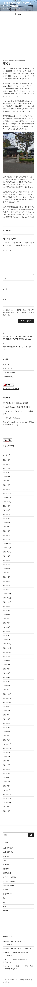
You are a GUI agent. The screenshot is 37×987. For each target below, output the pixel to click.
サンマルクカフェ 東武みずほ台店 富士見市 (18, 966)
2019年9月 (6, 807)
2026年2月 (6, 485)
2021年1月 (6, 740)
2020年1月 (6, 790)
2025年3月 (6, 531)
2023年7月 (6, 615)
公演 (4, 860)
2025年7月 (6, 514)
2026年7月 (6, 464)
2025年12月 (7, 493)
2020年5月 (6, 773)
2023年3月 (6, 631)
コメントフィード (9, 372)
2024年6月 (6, 569)
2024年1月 (6, 589)
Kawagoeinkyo (20, 60)
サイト (5, 299)
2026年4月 (6, 477)
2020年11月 (7, 748)
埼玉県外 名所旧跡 (9, 877)
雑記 (4, 906)
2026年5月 (6, 472)
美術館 (5, 890)
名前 (4, 278)
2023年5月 (6, 623)
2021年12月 (7, 694)
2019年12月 (7, 794)
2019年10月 (7, 803)
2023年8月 (6, 610)
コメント (7, 250)
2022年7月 (6, 665)
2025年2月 (6, 535)
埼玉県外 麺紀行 (8, 885)
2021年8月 (6, 711)
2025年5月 (6, 523)
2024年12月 (7, 543)
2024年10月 (7, 552)
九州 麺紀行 (7, 856)
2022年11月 (7, 648)
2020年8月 (6, 761)
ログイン (6, 364)
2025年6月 (6, 518)
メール (5, 289)
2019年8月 (6, 811)
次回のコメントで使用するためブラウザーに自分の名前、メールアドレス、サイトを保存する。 (18, 312)
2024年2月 (6, 585)
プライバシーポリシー (10, 979)
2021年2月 (6, 736)
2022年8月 (6, 661)
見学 (4, 898)
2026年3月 (6, 481)
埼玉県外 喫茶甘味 (9, 881)
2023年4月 (6, 627)
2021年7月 (6, 715)
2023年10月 (7, 602)
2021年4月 (6, 727)
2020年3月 (6, 782)
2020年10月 (7, 752)
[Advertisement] (18, 36)
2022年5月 (6, 673)
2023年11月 (7, 598)
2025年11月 (7, 498)
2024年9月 (6, 556)
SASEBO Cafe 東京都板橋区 (13, 942)
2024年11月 (7, 548)
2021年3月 (6, 732)
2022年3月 (6, 681)
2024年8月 (6, 560)
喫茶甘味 (6, 869)
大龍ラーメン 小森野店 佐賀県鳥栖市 (16, 952)
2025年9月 (6, 506)
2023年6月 (6, 619)
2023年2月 (6, 635)
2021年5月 (6, 723)
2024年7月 (6, 564)
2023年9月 (6, 606)
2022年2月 (6, 686)
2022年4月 (6, 677)
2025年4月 (6, 527)
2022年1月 (6, 690)
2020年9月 (6, 757)
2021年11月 (7, 698)
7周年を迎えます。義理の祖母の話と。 (16, 403)
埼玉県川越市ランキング (11, 389)
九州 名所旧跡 (8, 848)
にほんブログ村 (8, 446)
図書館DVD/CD (8, 873)
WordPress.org (8, 377)
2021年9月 (6, 706)
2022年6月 (6, 669)
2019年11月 (7, 798)
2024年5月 (6, 573)
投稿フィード (7, 368)
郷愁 (4, 902)
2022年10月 (7, 652)
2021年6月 (6, 719)
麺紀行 (5, 910)
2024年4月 (6, 577)
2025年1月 (6, 539)
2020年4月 (6, 777)
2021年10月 (7, 702)
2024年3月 (6, 581)
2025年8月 (6, 510)
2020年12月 (7, 744)
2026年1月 (6, 489)
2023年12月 (7, 594)
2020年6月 (6, 769)
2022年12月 (7, 644)
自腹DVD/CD (7, 894)
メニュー (20, 14)
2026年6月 (6, 468)
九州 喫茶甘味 (8, 852)
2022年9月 (6, 656)
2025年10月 (7, 502)
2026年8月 (6, 460)
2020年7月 (6, 765)
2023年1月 (6, 640)
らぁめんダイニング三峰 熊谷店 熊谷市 (16, 407)
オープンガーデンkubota (11, 418)
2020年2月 (6, 786)
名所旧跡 (8, 230)
